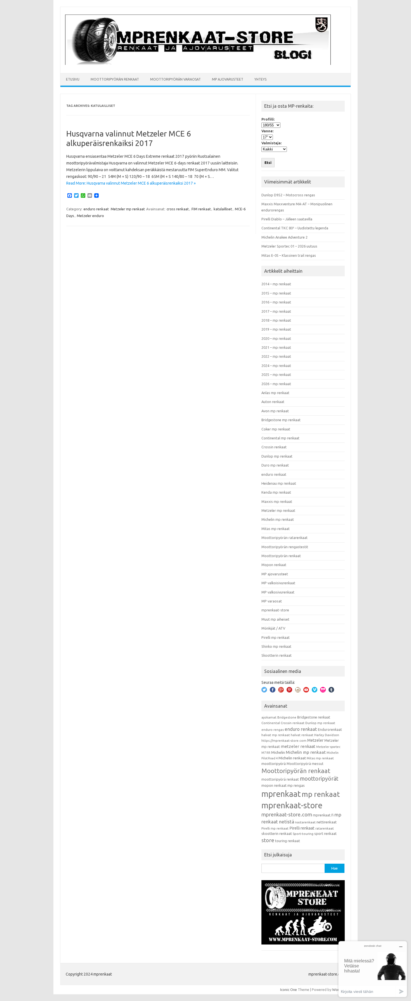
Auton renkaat (272, 402)
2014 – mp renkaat (276, 284)
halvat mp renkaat (275, 735)
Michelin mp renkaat (277, 519)
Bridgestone (286, 717)
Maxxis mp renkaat (276, 501)
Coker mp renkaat (275, 429)
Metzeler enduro (90, 216)
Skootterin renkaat (276, 655)
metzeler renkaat (298, 746)
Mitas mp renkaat (275, 529)
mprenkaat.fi (323, 815)
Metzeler (315, 740)
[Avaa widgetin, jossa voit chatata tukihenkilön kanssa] (372, 969)
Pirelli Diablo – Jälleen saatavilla (286, 219)
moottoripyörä (273, 764)
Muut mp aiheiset (275, 619)
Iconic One (288, 989)
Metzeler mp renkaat (128, 209)
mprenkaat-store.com (286, 815)
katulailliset (223, 209)
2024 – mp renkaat (276, 366)
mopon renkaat (274, 785)
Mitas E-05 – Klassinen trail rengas (288, 255)
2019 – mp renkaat (276, 329)
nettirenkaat (326, 822)
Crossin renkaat (274, 447)
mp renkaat (321, 794)
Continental (270, 723)
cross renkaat (178, 209)
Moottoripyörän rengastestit (284, 547)
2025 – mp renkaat (276, 374)
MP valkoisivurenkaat (278, 583)
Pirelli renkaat (302, 828)
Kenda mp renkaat (276, 492)
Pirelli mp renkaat (275, 637)
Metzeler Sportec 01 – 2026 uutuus (289, 246)
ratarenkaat (324, 828)
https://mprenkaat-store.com (283, 740)
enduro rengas (272, 729)
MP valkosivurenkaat (277, 592)
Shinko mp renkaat (276, 646)
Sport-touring (303, 833)
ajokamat (269, 717)
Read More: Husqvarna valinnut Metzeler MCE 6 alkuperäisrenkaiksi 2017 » (131, 183)
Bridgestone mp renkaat (281, 420)
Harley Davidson (326, 735)
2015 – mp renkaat (276, 293)
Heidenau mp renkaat (278, 483)
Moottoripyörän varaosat (175, 79)
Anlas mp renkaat (275, 393)
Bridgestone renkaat (313, 717)
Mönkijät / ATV (273, 628)
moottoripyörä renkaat (280, 779)
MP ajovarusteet (227, 79)
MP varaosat (271, 601)
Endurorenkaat (330, 729)
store (267, 840)
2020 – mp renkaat (276, 338)
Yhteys (260, 79)
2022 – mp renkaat (276, 356)
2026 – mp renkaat (276, 384)
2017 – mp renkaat (276, 311)
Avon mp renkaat (275, 411)
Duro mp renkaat (275, 465)
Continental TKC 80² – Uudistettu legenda (294, 228)
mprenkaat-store (275, 610)
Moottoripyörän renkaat (115, 79)
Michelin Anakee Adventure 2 (284, 237)
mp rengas (296, 785)
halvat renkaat (302, 735)
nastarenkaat (305, 822)
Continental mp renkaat (280, 438)
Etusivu (72, 79)
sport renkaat (325, 833)
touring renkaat (287, 841)
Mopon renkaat (273, 565)
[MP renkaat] (198, 63)
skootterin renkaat (276, 833)
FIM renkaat (201, 209)
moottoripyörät (319, 779)
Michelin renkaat (292, 758)
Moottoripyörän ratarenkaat (284, 538)
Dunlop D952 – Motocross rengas (288, 195)
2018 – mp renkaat (276, 320)
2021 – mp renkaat (276, 347)
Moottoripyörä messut (305, 764)
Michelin (278, 752)
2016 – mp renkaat (276, 302)
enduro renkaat (96, 209)
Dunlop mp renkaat (276, 456)
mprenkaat (281, 793)
